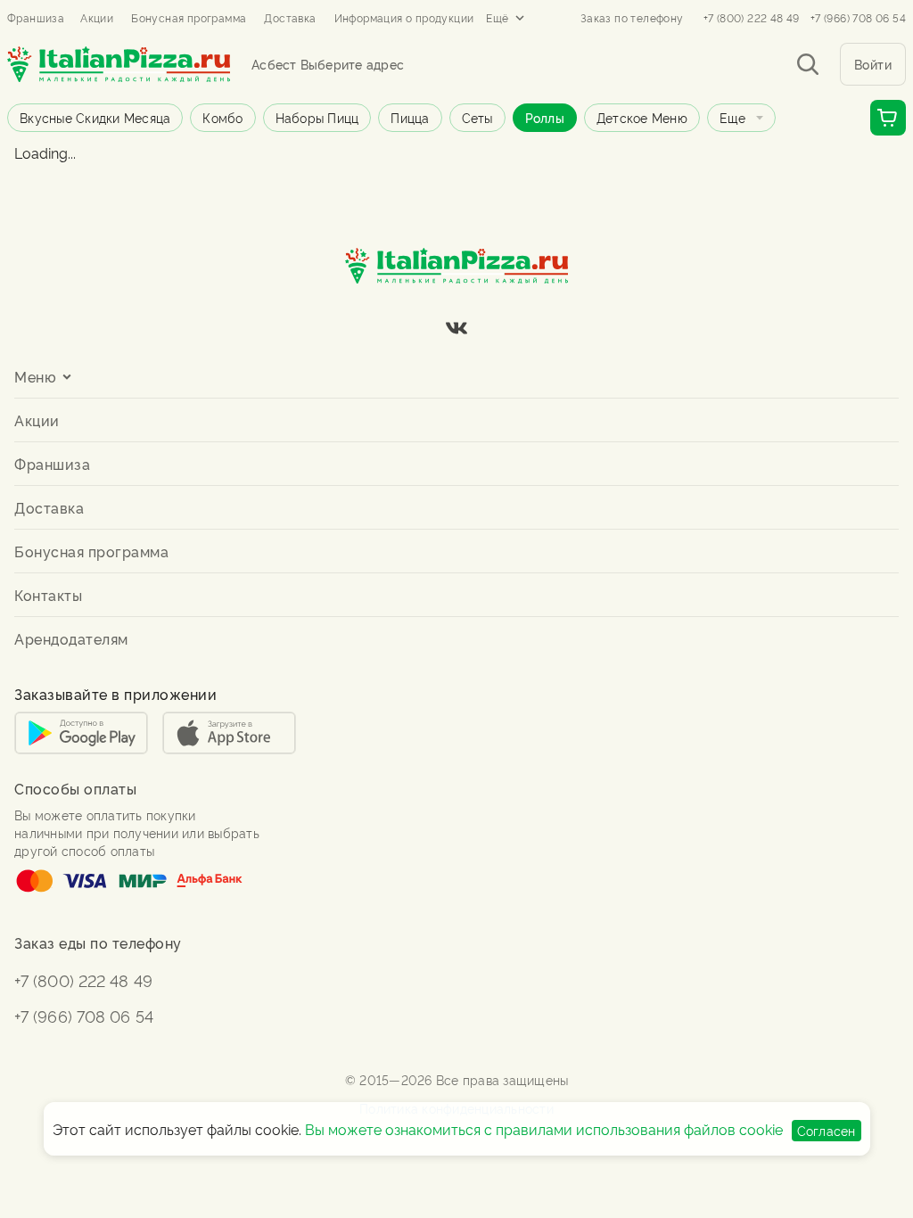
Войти (873, 63)
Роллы (544, 117)
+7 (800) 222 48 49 (751, 18)
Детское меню (641, 117)
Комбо (222, 117)
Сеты (477, 117)
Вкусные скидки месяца (95, 117)
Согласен (826, 1130)
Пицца (410, 117)
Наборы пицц (317, 117)
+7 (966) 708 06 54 (858, 18)
